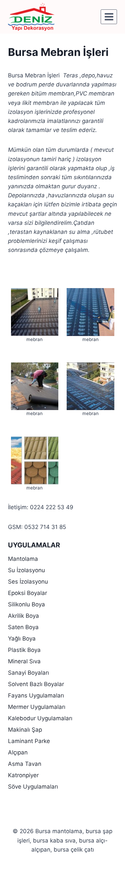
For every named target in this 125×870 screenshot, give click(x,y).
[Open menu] (109, 16)
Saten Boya (23, 627)
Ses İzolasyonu (28, 581)
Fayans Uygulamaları (36, 695)
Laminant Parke (29, 741)
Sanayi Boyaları (28, 672)
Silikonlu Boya (26, 604)
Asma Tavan (24, 763)
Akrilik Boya (23, 615)
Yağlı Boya (22, 638)
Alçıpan (18, 752)
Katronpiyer (23, 775)
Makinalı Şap (25, 729)
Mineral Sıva (24, 661)
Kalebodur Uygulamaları (40, 718)
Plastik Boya (24, 650)
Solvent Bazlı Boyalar (36, 684)
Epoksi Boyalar (27, 593)
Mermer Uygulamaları (36, 707)
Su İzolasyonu (26, 570)
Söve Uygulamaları (33, 786)
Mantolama (23, 558)
